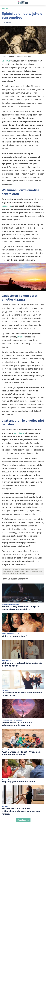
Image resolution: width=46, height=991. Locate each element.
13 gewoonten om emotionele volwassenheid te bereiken (17, 723)
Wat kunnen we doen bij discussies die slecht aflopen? (22, 664)
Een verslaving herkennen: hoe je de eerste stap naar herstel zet (20, 608)
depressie (6, 206)
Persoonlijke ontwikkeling (12, 720)
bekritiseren (19, 433)
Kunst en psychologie (10, 634)
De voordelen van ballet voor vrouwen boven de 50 (22, 694)
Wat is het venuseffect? (14, 636)
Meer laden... (23, 820)
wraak (20, 337)
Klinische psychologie (10, 604)
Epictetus (6, 61)
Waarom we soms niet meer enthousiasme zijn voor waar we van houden (21, 811)
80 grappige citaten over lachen (18, 781)
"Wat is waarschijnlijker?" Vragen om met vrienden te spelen (21, 753)
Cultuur (5, 690)
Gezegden (5, 749)
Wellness (5, 8)
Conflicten (6, 661)
